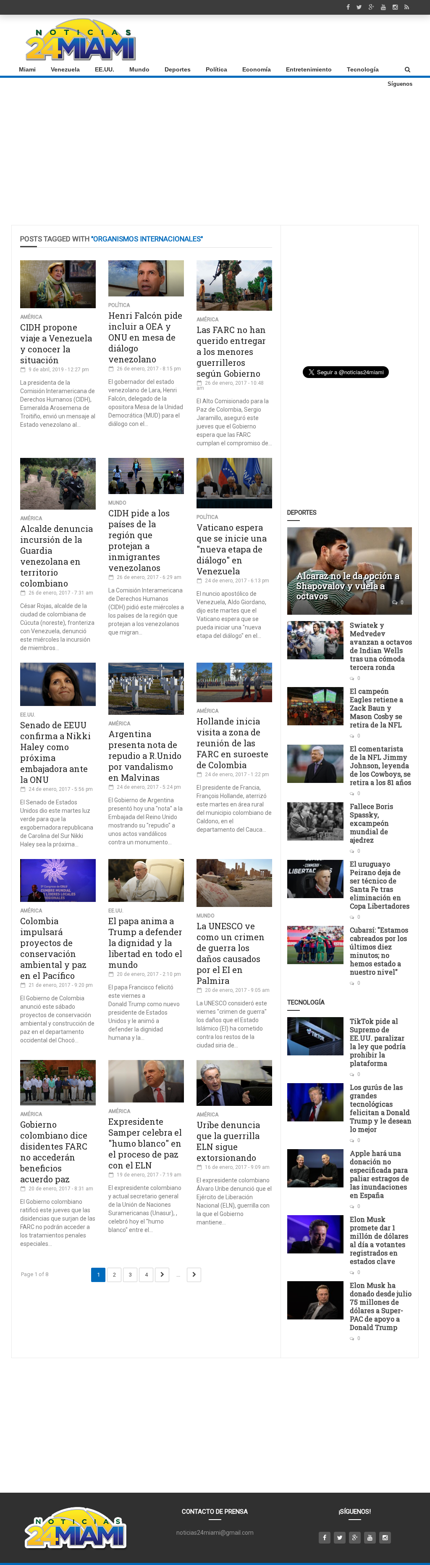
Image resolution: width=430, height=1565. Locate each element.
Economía (256, 69)
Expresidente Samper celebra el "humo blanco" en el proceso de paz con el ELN (145, 1143)
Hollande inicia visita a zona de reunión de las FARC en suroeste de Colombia (232, 743)
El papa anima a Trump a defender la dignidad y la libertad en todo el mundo (145, 942)
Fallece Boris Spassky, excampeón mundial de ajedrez (371, 823)
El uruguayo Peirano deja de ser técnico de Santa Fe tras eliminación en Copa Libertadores (379, 884)
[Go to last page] (194, 1275)
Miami (27, 69)
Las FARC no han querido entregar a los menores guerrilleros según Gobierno (231, 351)
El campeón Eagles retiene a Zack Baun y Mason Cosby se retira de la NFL (376, 708)
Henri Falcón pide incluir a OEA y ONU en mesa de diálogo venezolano (145, 337)
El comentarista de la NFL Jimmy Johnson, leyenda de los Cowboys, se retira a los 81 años (380, 765)
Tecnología (363, 69)
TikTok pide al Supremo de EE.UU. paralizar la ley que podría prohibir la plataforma (378, 1042)
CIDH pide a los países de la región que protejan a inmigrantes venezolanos (139, 540)
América (31, 317)
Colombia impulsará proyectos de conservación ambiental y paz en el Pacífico (53, 948)
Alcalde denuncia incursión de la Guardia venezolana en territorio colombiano (56, 556)
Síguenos (400, 84)
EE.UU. (104, 69)
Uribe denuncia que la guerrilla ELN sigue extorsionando (228, 1141)
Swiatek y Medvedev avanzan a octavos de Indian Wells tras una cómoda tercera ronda (381, 646)
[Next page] (162, 1275)
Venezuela (65, 69)
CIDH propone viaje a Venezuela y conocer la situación (56, 343)
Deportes (178, 69)
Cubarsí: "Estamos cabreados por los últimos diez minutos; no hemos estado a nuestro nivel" (379, 950)
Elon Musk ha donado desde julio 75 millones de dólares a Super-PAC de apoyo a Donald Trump (381, 1306)
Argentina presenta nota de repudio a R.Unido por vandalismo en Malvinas (144, 755)
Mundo (139, 69)
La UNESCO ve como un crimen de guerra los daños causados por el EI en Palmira (231, 953)
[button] (407, 69)
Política (216, 69)
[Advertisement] (259, 39)
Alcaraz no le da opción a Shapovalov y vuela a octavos (347, 585)
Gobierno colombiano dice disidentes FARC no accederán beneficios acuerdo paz (53, 1151)
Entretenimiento (309, 69)
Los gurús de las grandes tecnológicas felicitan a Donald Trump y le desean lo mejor (381, 1108)
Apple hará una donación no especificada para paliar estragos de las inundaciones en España (379, 1174)
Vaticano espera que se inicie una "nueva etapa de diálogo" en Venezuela (232, 549)
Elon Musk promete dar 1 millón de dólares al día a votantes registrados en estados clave (379, 1240)
